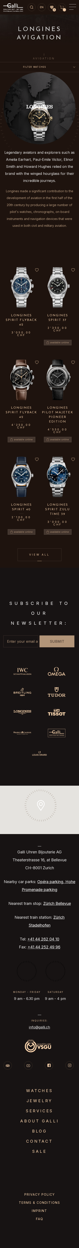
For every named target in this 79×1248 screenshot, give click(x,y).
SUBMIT (57, 641)
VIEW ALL (39, 554)
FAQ (39, 1219)
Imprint (39, 1211)
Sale (39, 1151)
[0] (52, 7)
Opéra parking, (51, 881)
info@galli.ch (39, 1027)
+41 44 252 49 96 (44, 947)
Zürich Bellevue (57, 903)
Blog (39, 1131)
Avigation (44, 58)
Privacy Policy (39, 1194)
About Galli (39, 1121)
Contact (39, 1141)
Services (39, 1111)
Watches (39, 1090)
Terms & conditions (39, 1202)
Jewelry (40, 1100)
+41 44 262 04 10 (43, 939)
